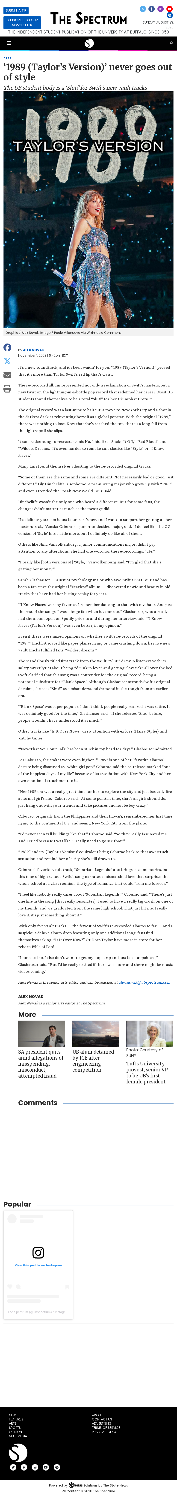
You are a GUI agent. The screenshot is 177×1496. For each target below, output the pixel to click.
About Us (99, 1415)
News (13, 1415)
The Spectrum (17, 1312)
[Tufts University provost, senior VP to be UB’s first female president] (149, 1034)
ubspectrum (42, 1312)
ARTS (7, 58)
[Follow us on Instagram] (161, 9)
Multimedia (18, 1436)
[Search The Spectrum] (171, 43)
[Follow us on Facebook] (152, 9)
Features (16, 1419)
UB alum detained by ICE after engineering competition (93, 1061)
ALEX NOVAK (33, 350)
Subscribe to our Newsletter (22, 22)
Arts (12, 1423)
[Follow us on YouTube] (169, 9)
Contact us (102, 1419)
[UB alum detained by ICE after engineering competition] (95, 1034)
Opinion (15, 1431)
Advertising (102, 1423)
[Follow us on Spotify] (170, 15)
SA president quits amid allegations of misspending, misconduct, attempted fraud (40, 1064)
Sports (15, 1427)
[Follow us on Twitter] (143, 9)
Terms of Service (106, 1427)
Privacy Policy (104, 1431)
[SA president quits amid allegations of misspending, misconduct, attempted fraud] (41, 1034)
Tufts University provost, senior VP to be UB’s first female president (147, 1073)
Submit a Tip (16, 10)
